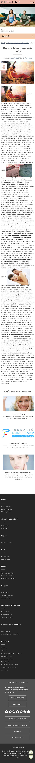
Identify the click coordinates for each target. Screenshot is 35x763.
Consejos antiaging (18, 414)
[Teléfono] (28, 711)
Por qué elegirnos (7, 659)
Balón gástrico (6, 612)
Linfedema (5, 526)
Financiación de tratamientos (11, 653)
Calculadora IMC (7, 617)
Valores (3, 650)
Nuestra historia (6, 656)
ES (30, 2)
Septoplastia (5, 559)
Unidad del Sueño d (20, 162)
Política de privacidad (10, 753)
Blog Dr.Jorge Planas (17, 725)
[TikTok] (24, 711)
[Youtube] (13, 711)
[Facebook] (17, 711)
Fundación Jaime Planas (18, 443)
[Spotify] (21, 711)
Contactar (17, 704)
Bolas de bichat (7, 509)
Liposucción (5, 598)
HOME (3, 43)
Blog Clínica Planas (17, 719)
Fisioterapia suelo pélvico (10, 634)
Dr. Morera (22, 160)
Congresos (5, 662)
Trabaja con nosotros (8, 667)
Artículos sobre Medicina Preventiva (17, 43)
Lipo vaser (4, 592)
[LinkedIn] (6, 711)
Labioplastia (5, 631)
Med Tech (4, 670)
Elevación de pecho (8, 578)
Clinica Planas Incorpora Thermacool (18, 472)
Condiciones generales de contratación (15, 755)
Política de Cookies (25, 753)
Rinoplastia (5, 556)
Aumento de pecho (8, 573)
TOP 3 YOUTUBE (17, 737)
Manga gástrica (6, 614)
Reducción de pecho (8, 576)
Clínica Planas (27, 58)
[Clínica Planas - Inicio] (10, 2)
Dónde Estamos (17, 698)
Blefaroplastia (6, 512)
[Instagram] (10, 711)
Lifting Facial (6, 506)
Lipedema (4, 528)
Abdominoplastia (7, 595)
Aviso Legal (28, 751)
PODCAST (17, 731)
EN (33, 2)
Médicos (4, 648)
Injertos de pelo (7, 542)
